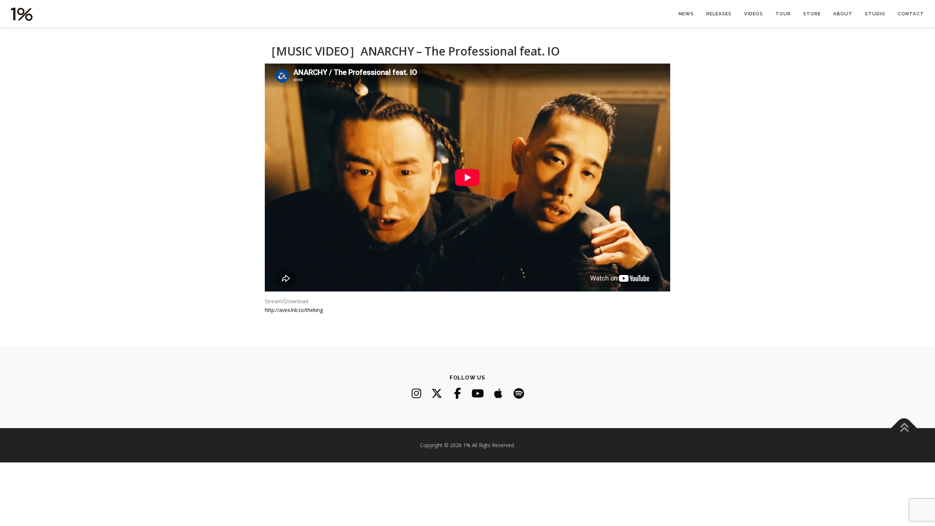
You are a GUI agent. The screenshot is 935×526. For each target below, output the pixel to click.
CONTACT (911, 13)
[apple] (498, 393)
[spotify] (518, 393)
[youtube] (477, 393)
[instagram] (416, 393)
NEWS (686, 13)
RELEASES (719, 13)
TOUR (783, 13)
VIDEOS (753, 13)
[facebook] (457, 393)
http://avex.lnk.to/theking (294, 309)
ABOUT (842, 13)
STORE (812, 13)
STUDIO (875, 13)
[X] (436, 393)
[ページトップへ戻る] (904, 428)
